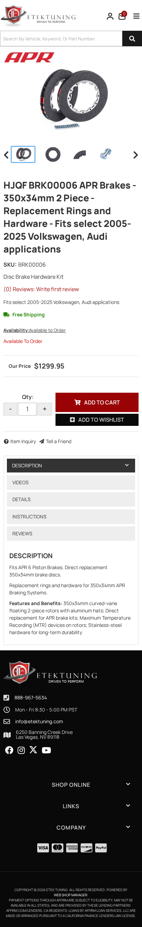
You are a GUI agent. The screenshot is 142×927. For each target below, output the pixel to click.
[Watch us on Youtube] (46, 750)
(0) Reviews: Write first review (41, 289)
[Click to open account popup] (110, 16)
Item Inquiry (23, 441)
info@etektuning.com (39, 721)
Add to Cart (102, 402)
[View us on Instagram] (21, 750)
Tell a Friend (58, 441)
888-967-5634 (30, 697)
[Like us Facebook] (9, 750)
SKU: (10, 264)
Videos (20, 482)
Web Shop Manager (70, 894)
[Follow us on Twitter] (33, 750)
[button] (71, 38)
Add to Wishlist (101, 419)
